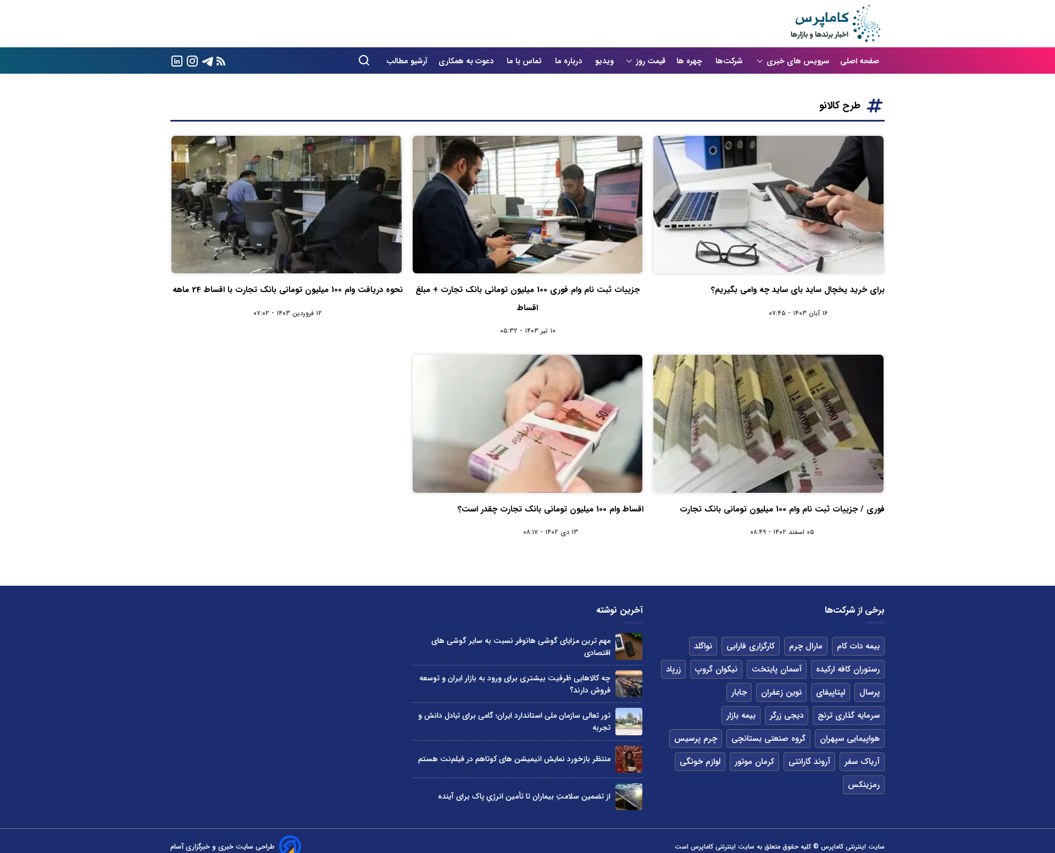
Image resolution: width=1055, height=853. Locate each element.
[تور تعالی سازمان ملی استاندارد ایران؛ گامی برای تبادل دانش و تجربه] (629, 721)
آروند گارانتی (809, 761)
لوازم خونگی (700, 761)
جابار (739, 692)
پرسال (869, 692)
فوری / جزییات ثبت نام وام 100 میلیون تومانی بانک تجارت (782, 509)
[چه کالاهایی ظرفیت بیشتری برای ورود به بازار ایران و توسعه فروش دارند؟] (629, 684)
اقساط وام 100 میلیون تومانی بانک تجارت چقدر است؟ (550, 509)
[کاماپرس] (835, 23)
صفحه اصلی (859, 61)
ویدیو (604, 61)
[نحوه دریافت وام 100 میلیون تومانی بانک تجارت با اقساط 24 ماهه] (286, 204)
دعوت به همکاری (467, 61)
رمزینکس (864, 784)
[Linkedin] (177, 60)
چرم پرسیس (695, 738)
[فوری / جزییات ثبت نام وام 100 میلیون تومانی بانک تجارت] (768, 423)
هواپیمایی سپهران (850, 738)
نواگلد (703, 646)
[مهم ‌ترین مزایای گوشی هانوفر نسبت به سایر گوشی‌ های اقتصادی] (629, 646)
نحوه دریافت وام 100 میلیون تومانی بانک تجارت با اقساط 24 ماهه (288, 289)
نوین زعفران (781, 692)
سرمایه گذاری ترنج (849, 715)
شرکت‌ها (730, 61)
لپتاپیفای (830, 692)
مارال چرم (806, 646)
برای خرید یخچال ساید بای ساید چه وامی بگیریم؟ (798, 289)
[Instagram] (192, 60)
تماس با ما (525, 61)
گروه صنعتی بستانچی (768, 738)
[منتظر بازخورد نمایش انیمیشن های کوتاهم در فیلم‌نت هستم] (629, 759)
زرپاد (673, 669)
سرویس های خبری (798, 61)
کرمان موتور (754, 761)
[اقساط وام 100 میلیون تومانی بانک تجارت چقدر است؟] (528, 423)
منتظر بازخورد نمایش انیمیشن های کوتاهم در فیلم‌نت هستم (514, 759)
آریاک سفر (862, 761)
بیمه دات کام (858, 646)
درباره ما (569, 61)
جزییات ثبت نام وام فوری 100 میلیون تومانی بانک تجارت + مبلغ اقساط (527, 298)
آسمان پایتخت (777, 669)
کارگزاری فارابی (750, 646)
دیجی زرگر (786, 715)
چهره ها (690, 61)
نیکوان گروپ (716, 669)
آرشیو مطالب (406, 61)
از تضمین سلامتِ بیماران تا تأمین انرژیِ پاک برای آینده (524, 796)
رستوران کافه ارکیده (848, 669)
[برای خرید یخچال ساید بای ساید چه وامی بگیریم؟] (768, 204)
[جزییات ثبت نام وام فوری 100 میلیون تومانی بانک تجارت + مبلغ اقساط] (528, 204)
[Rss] (220, 61)
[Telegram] (207, 60)
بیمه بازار (741, 715)
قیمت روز (650, 61)
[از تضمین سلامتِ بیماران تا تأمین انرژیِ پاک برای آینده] (629, 797)
